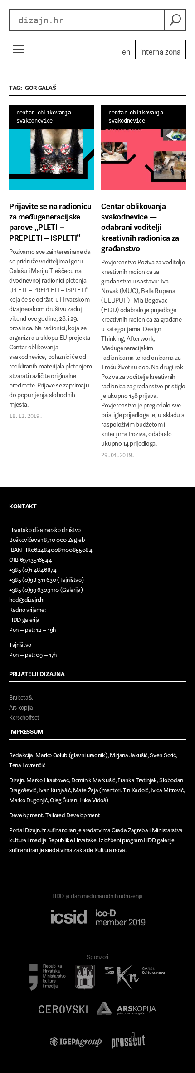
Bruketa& (21, 696)
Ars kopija (21, 706)
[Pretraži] (175, 20)
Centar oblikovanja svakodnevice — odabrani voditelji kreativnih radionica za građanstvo (140, 225)
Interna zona (160, 49)
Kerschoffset (24, 716)
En (126, 49)
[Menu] (18, 49)
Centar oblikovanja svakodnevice (43, 116)
